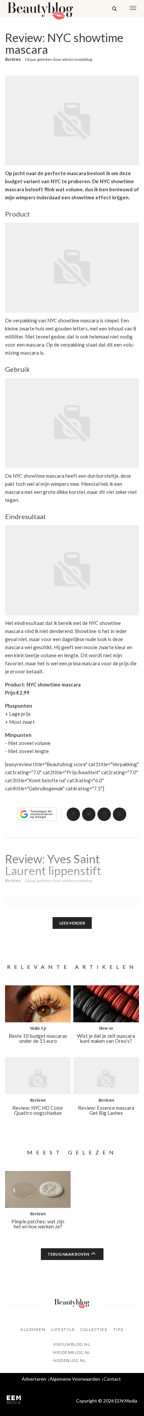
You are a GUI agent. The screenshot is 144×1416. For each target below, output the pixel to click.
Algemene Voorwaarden (75, 1379)
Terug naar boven (68, 1254)
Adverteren (34, 1379)
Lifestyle (63, 1329)
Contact (112, 1379)
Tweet (88, 814)
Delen (73, 814)
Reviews (12, 59)
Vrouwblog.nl (71, 1344)
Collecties (93, 1329)
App (119, 814)
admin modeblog (77, 59)
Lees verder (72, 923)
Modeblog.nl (69, 1360)
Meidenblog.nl (72, 1352)
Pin (104, 814)
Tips (118, 1329)
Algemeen (32, 1329)
